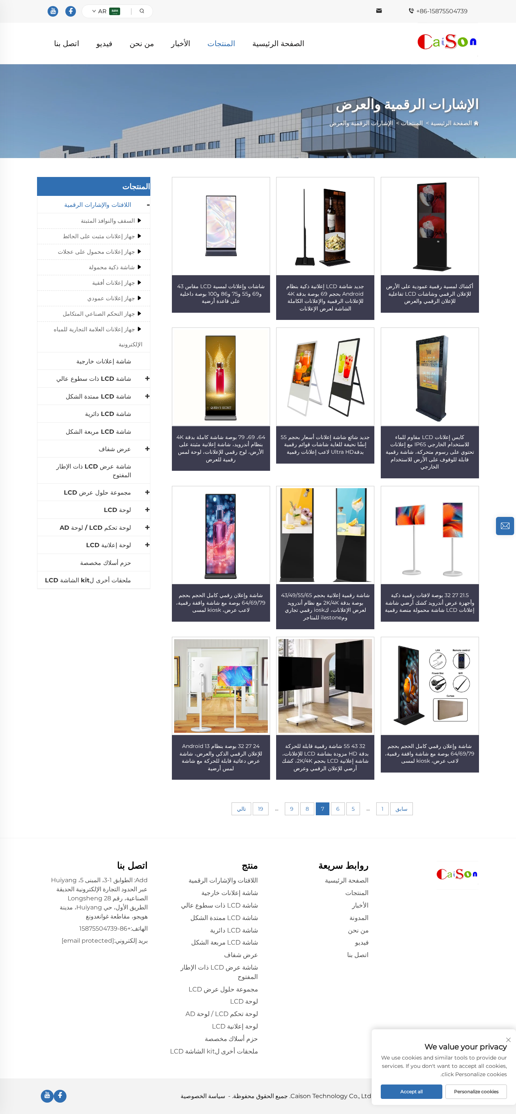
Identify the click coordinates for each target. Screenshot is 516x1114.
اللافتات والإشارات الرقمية (97, 204)
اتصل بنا (66, 43)
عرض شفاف (115, 449)
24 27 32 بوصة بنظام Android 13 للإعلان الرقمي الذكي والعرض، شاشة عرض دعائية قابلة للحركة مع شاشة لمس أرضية (220, 757)
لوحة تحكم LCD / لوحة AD (95, 527)
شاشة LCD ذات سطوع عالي (93, 378)
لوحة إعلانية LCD (108, 545)
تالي (241, 808)
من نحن (142, 43)
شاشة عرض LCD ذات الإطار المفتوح (93, 470)
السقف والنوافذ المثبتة (108, 220)
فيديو (104, 43)
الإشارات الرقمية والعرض (361, 123)
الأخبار (180, 43)
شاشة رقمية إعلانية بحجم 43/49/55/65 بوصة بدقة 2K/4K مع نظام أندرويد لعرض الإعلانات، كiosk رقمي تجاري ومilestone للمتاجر (325, 606)
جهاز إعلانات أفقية (113, 282)
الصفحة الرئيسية (278, 43)
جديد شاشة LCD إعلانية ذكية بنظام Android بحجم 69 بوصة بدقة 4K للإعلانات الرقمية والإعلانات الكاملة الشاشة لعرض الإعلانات (325, 297)
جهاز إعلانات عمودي (111, 298)
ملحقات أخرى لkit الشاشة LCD (88, 580)
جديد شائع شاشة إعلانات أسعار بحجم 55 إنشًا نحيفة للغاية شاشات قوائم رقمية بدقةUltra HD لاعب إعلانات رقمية (325, 444)
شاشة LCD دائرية (108, 413)
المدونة (359, 918)
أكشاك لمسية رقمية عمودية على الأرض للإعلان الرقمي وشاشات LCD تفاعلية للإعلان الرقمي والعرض (429, 293)
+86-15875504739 (442, 11)
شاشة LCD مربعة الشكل (98, 431)
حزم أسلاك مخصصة (105, 562)
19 (260, 808)
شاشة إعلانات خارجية (103, 361)
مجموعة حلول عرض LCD (97, 492)
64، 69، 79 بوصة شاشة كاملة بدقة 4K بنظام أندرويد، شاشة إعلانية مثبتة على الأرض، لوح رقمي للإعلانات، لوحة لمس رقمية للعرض (220, 448)
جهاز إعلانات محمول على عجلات (96, 251)
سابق (401, 808)
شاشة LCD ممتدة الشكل (98, 396)
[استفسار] (505, 526)
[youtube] (53, 11)
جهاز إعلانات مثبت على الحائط (99, 236)
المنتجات (221, 43)
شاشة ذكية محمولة (112, 267)
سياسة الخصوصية (203, 1096)
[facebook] (70, 11)
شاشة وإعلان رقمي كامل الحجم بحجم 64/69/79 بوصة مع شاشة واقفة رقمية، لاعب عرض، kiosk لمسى (221, 602)
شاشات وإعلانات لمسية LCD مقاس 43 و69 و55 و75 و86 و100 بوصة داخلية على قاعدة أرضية (221, 293)
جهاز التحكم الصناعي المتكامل (99, 313)
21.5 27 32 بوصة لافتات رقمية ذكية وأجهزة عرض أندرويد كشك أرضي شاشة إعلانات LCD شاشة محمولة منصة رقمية (429, 602)
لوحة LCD (117, 510)
